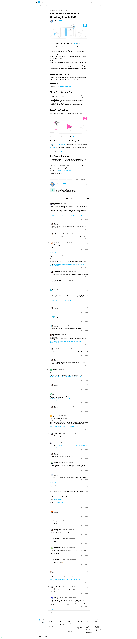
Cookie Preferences (61, 636)
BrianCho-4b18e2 (55, 255)
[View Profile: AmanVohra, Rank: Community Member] (51, 486)
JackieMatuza (56, 325)
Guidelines (78, 623)
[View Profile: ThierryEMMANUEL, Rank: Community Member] (52, 463)
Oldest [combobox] (88, 198)
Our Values (88, 624)
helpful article (61, 151)
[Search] (91, 2)
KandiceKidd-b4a (55, 203)
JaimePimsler (54, 369)
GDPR (96, 624)
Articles (60, 622)
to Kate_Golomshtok (72, 348)
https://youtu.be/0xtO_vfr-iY (59, 502)
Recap (79, 43)
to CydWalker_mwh (73, 280)
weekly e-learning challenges (58, 144)
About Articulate (88, 621)
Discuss (69, 621)
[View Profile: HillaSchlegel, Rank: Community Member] (52, 243)
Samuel (53, 442)
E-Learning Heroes (39, 5)
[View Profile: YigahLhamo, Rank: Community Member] (51, 290)
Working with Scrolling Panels (65, 86)
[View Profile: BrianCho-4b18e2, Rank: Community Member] (51, 256)
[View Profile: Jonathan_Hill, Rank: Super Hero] (52, 512)
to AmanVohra (67, 510)
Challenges (51, 626)
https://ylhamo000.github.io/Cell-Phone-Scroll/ (60, 300)
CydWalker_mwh (57, 223)
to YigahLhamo (71, 306)
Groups (69, 629)
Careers (87, 630)
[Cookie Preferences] (2, 637)
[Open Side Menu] (36, 2)
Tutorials (50, 623)
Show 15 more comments (55, 609)
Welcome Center (80, 621)
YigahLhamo (54, 289)
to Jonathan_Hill (70, 520)
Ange (55, 474)
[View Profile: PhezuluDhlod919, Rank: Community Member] (51, 572)
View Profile (81, 184)
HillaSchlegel (56, 242)
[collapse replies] (47, 203)
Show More (52, 200)
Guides (50, 621)
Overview (96, 621)
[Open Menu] (100, 5)
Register (95, 2)
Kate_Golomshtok (55, 334)
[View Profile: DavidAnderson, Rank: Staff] (51, 21)
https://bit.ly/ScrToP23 (58, 499)
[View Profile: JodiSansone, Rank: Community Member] (52, 234)
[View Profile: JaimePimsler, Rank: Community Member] (51, 370)
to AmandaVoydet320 (72, 406)
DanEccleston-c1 (57, 597)
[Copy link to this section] (70, 74)
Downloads (69, 624)
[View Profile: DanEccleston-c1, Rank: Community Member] (52, 598)
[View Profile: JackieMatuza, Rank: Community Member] (52, 326)
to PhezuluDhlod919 (72, 586)
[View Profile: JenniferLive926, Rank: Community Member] (51, 416)
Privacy (55, 636)
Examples (69, 626)
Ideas (69, 628)
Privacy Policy (97, 623)
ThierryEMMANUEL (57, 462)
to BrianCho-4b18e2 (72, 271)
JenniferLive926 (55, 415)
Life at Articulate (89, 632)
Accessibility (88, 629)
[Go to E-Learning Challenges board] (52, 190)
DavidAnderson (56, 20)
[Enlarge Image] (68, 33)
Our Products (88, 623)
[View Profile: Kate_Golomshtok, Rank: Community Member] (51, 335)
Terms (52, 636)
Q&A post (71, 150)
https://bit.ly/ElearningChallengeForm (63, 170)
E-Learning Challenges (51, 5)
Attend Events (70, 631)
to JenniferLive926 (72, 433)
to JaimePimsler (71, 383)
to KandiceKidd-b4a (72, 223)
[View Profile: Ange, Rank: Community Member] (52, 475)
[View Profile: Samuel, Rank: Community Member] (51, 443)
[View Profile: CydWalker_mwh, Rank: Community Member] (52, 224)
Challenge (75, 43)
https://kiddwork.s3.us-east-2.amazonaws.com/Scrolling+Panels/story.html (66, 215)
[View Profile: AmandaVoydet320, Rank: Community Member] (51, 394)
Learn (45, 5)
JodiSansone (56, 233)
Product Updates (61, 624)
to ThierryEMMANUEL (71, 559)
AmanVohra (54, 485)
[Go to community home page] (44, 2)
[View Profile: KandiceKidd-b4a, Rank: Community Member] (51, 204)
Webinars (51, 624)
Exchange (69, 623)
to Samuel (70, 453)
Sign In (99, 2)
